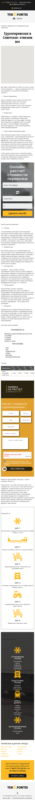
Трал (7, 347)
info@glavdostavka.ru (18, 4)
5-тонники (7, 337)
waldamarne (17, 8)
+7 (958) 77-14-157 (10, 2)
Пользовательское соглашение (22, 798)
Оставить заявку (17, 776)
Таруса (19, 754)
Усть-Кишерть (22, 747)
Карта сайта (7, 798)
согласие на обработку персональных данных (17, 464)
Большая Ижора (6, 747)
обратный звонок (25, 2)
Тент (7, 349)
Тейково (20, 749)
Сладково (4, 754)
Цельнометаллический (13, 357)
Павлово (4, 749)
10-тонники (8, 335)
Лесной (19, 751)
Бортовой (9, 355)
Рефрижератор (10, 351)
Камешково (5, 756)
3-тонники (7, 339)
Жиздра (3, 751)
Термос (8, 353)
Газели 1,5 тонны (9, 341)
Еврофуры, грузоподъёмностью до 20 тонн (18, 333)
